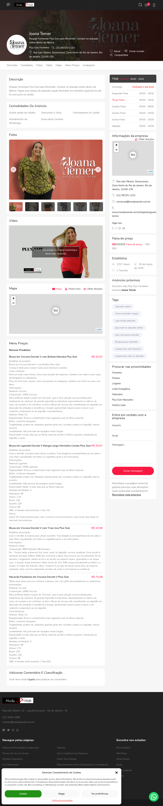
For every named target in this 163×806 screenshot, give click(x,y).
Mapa (59, 65)
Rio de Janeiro (124, 747)
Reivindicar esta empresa (126, 494)
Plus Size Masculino (122, 399)
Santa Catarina (124, 770)
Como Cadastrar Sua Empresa (72, 753)
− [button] (13, 303)
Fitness (116, 378)
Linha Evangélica (121, 389)
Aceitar (23, 793)
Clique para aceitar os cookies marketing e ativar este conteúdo (55, 252)
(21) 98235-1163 (65, 47)
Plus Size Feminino (39, 47)
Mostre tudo (119, 405)
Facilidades (27, 65)
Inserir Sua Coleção (67, 758)
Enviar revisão (136, 51)
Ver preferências (99, 793)
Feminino (117, 372)
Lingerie (116, 383)
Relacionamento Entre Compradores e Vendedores (82, 764)
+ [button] (13, 298)
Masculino (117, 394)
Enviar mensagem (133, 470)
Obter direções (95, 288)
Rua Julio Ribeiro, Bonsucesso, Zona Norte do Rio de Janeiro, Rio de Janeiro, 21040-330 (132, 185)
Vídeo (49, 65)
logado (32, 679)
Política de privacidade (62, 800)
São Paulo (122, 753)
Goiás (119, 764)
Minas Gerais (123, 758)
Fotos (39, 65)
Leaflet (99, 329)
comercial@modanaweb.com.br (133, 201)
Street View (74, 288)
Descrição (12, 65)
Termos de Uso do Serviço (15, 753)
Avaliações (89, 65)
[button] (116, 772)
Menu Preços (72, 65)
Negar (61, 793)
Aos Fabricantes (10, 764)
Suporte (61, 747)
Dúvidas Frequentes (12, 758)
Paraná (120, 775)
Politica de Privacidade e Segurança (20, 747)
